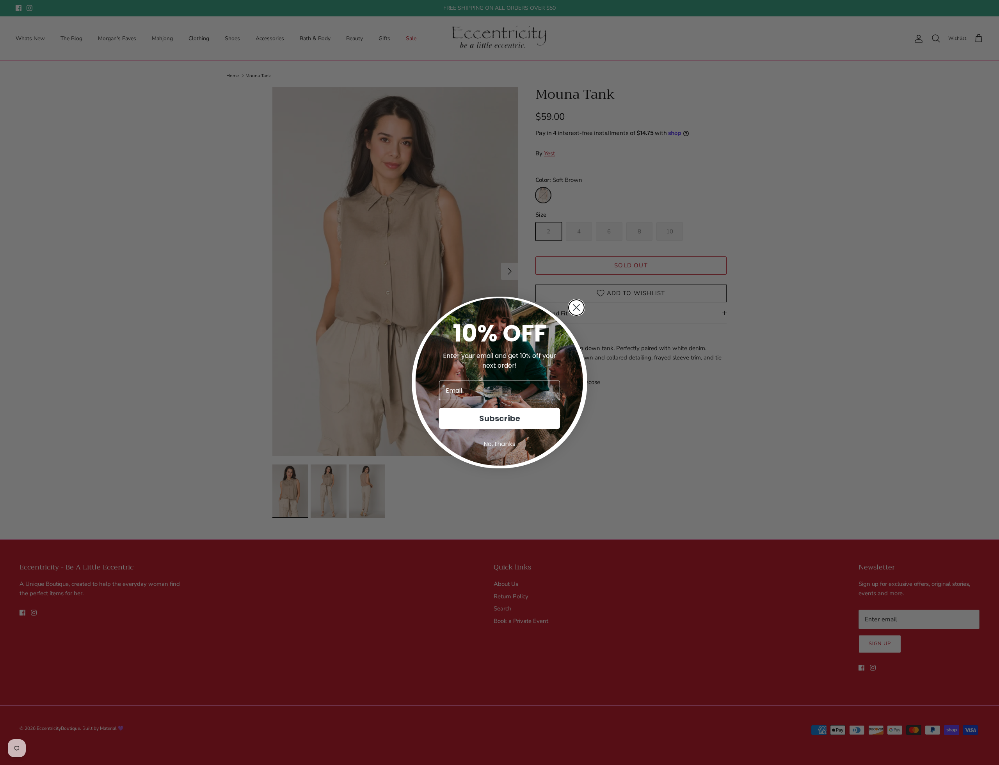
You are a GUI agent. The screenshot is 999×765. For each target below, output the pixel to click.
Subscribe (499, 418)
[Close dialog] (576, 307)
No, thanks (499, 443)
